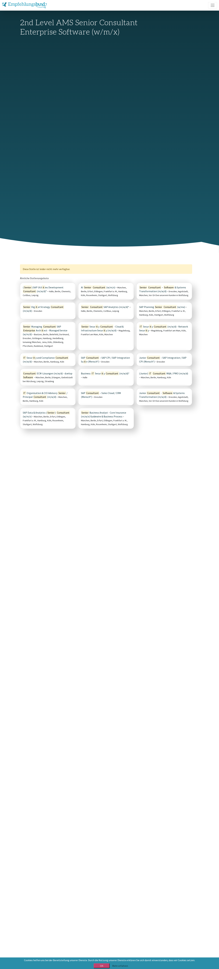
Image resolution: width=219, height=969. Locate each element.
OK (101, 965)
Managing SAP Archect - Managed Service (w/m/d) (45, 330)
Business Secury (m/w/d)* (105, 373)
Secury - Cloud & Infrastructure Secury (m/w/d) (102, 328)
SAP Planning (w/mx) (162, 307)
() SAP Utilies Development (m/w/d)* (43, 289)
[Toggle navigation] (212, 5)
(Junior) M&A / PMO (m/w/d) (163, 373)
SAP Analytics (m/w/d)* (105, 307)
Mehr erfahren (120, 965)
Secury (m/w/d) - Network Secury (163, 328)
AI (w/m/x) (98, 287)
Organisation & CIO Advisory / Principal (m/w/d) (45, 394)
